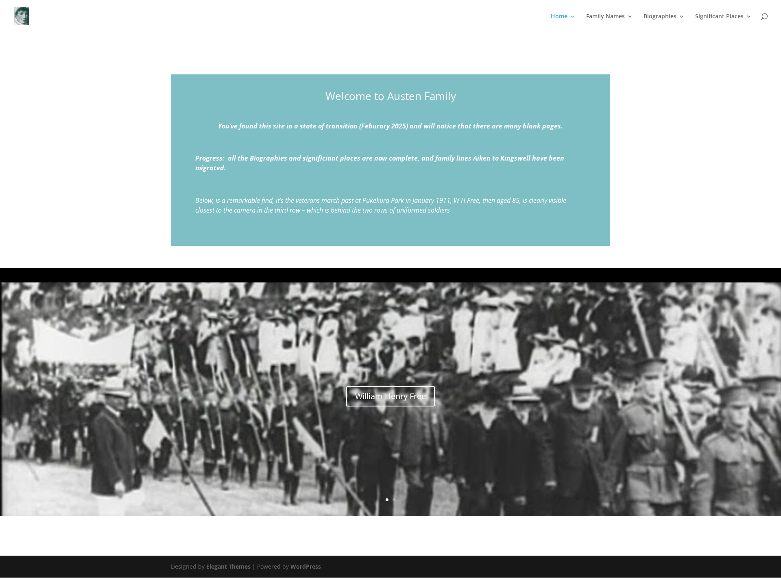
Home (559, 16)
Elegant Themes (228, 566)
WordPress (305, 566)
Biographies (660, 16)
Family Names (605, 16)
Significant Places (719, 16)
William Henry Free (390, 396)
